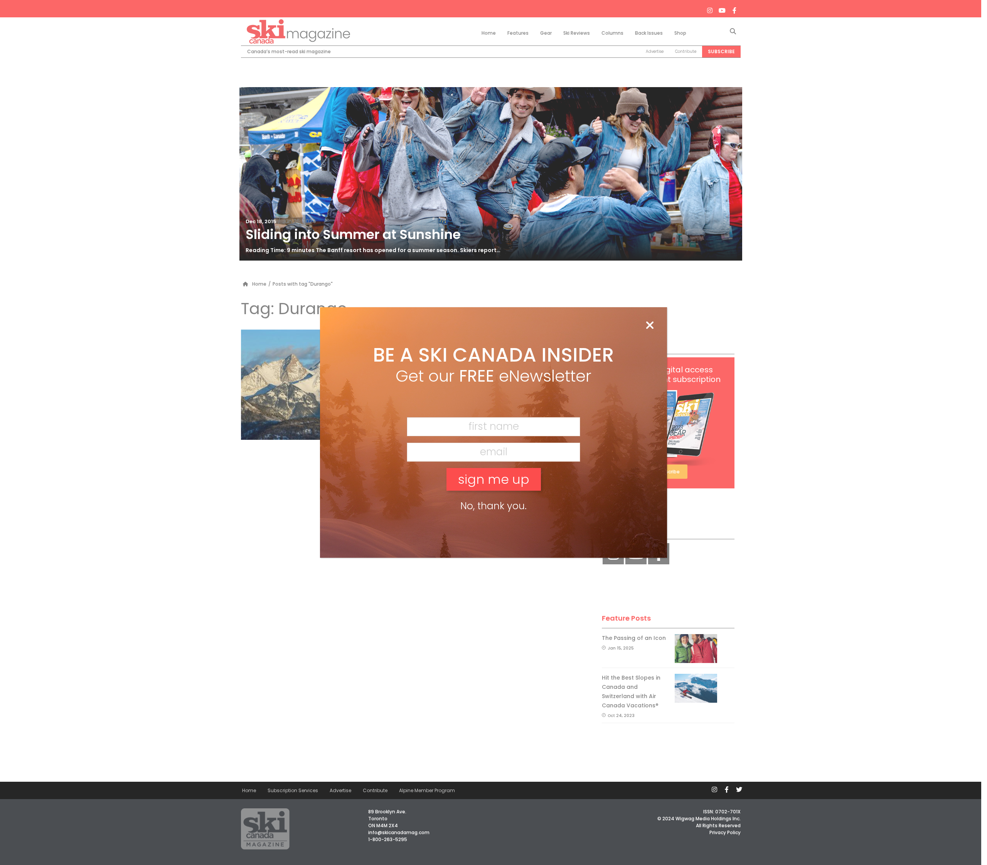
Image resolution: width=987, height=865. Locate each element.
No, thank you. (493, 506)
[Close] (649, 326)
